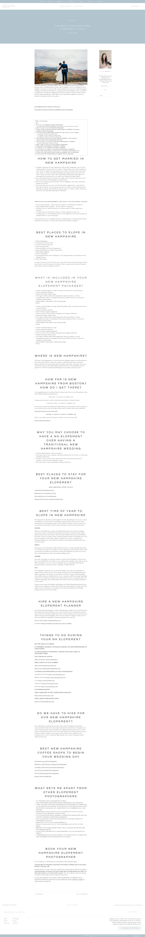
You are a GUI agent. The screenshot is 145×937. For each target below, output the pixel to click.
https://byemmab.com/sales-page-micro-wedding (57, 623)
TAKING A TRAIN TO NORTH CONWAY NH (50, 137)
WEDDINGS (72, 20)
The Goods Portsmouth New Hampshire (47, 773)
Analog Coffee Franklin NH (43, 776)
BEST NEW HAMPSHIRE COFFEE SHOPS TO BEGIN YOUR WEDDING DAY (58, 150)
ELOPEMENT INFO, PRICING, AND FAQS (47, 106)
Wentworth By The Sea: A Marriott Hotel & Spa (49, 499)
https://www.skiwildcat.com (49, 686)
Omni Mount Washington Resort (44, 490)
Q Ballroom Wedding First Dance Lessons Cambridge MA (128, 905)
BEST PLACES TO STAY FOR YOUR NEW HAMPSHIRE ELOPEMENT (55, 141)
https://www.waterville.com (56, 674)
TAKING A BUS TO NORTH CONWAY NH (49, 135)
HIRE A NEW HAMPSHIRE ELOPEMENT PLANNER (51, 146)
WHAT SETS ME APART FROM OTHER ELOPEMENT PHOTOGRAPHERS (58, 152)
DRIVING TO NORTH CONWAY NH (48, 134)
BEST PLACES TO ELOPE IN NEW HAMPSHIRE (50, 128)
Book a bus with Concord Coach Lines (46, 411)
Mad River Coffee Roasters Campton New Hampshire (51, 764)
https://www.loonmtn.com (47, 680)
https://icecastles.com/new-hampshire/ (46, 659)
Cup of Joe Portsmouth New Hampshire (47, 770)
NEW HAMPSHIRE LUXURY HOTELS (48, 143)
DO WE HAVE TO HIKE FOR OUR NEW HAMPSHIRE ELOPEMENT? (56, 149)
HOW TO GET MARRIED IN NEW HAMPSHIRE (49, 125)
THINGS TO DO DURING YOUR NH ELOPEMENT (51, 147)
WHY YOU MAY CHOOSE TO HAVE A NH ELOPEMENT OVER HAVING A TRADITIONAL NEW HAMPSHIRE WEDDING (57, 139)
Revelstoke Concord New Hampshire (46, 761)
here (75, 861)
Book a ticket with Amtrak (42, 420)
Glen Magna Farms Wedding (9, 905)
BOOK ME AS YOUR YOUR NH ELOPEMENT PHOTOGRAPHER (54, 109)
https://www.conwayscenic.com (44, 695)
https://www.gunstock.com (50, 683)
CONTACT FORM (77, 879)
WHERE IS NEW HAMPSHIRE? (45, 131)
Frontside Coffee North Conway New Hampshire (49, 767)
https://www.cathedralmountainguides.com (47, 668)
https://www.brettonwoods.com (56, 677)
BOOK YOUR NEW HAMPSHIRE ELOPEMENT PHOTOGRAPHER (55, 154)
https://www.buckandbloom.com (44, 701)
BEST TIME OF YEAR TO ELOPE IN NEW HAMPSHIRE (52, 144)
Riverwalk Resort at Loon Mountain (45, 496)
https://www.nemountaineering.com (45, 665)
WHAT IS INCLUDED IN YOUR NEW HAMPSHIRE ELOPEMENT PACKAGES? (58, 129)
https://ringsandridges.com (52, 620)
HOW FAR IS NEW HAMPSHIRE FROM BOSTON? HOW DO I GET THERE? (57, 132)
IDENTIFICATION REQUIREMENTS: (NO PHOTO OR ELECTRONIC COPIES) (58, 126)
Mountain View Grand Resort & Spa (45, 493)
